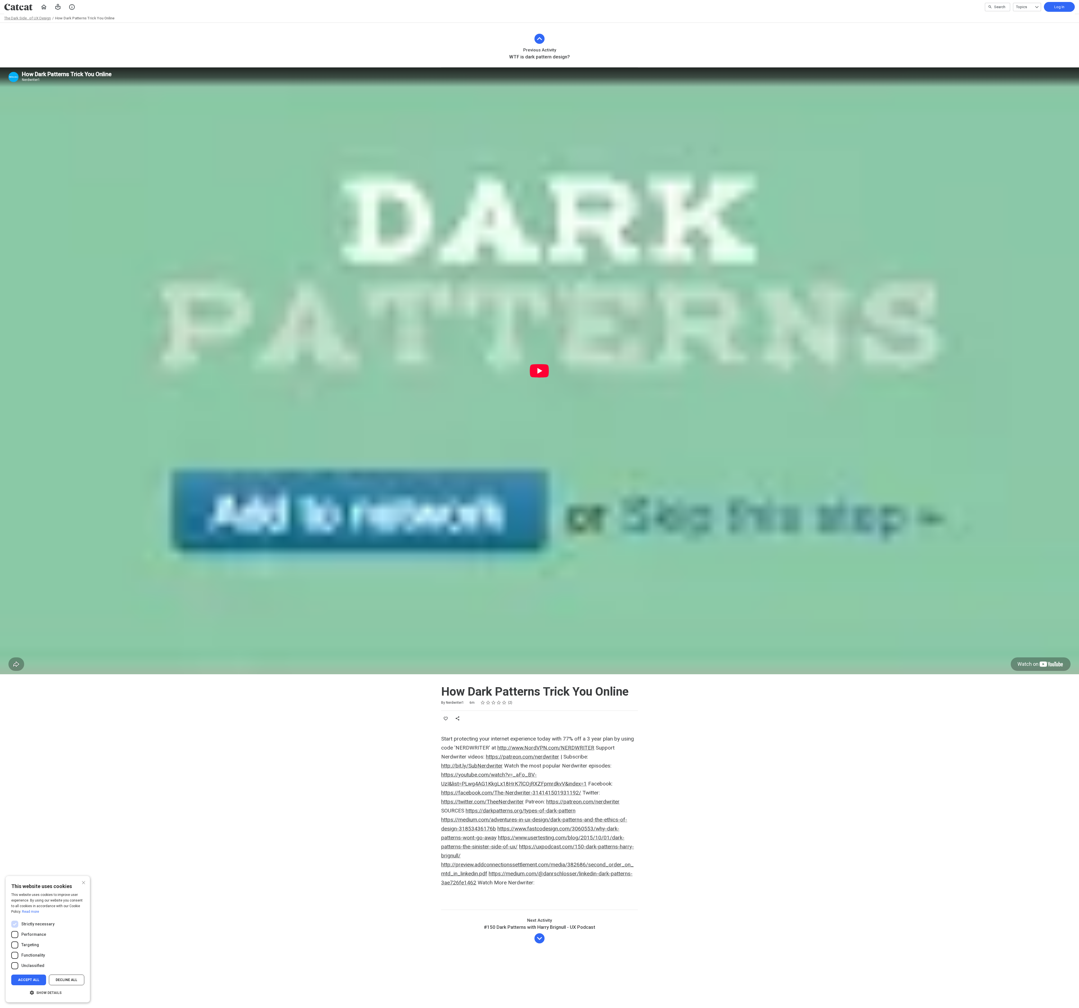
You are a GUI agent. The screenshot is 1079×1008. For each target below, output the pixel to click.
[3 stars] (493, 702)
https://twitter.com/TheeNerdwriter (482, 801)
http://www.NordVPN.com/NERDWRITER (545, 747)
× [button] (83, 882)
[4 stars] (499, 702)
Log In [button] (1059, 7)
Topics (1021, 7)
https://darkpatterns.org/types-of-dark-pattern (520, 810)
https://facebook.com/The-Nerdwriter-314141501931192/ (511, 792)
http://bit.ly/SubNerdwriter (472, 765)
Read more (30, 912)
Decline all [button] (66, 980)
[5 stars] (504, 702)
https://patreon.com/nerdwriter (522, 756)
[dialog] (48, 939)
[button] (58, 7)
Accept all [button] (28, 980)
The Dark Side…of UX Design (27, 18)
